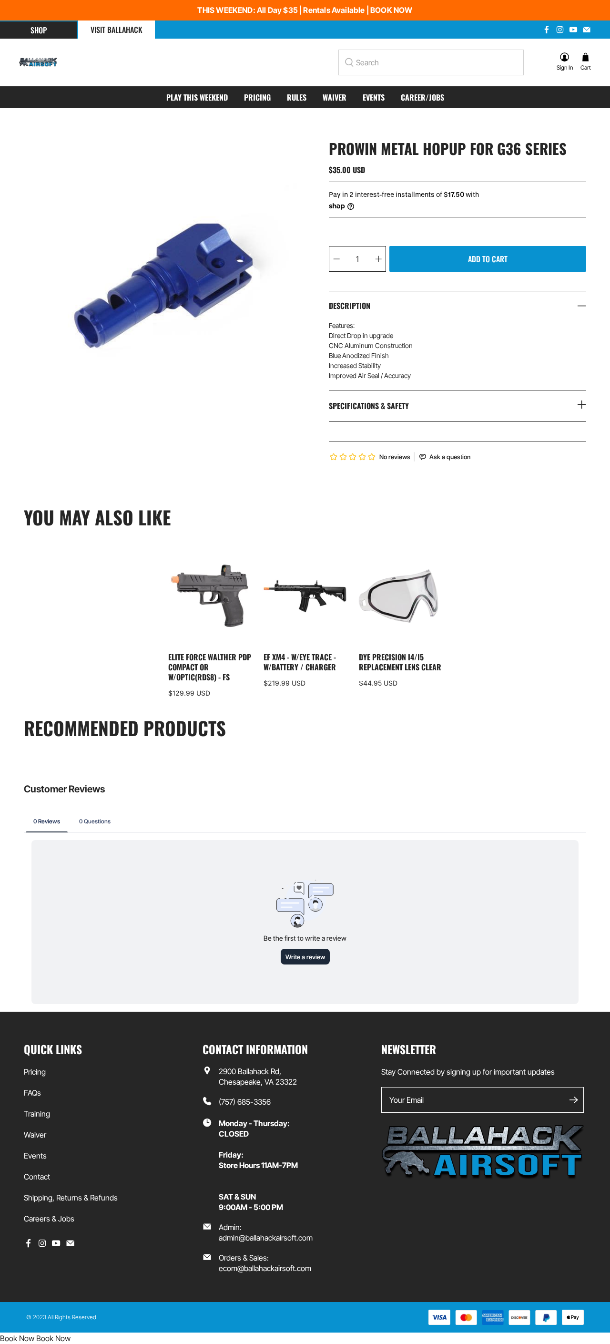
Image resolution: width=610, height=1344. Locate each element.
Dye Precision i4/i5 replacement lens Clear (400, 661)
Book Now (17, 1338)
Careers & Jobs (49, 1218)
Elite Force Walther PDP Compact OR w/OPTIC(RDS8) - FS (209, 666)
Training (37, 1113)
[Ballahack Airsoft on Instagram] (560, 29)
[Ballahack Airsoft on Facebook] (546, 29)
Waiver (334, 97)
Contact (37, 1176)
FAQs (32, 1093)
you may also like (97, 517)
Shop (38, 30)
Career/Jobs (422, 97)
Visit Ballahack (116, 29)
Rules (296, 97)
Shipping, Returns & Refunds (71, 1197)
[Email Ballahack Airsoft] (586, 29)
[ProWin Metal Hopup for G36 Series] (162, 283)
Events (374, 97)
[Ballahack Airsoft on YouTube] (573, 29)
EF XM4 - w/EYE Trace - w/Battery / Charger (300, 661)
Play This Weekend (197, 97)
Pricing (257, 97)
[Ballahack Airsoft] (38, 62)
